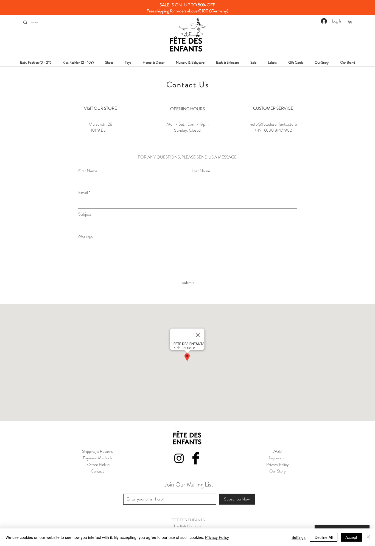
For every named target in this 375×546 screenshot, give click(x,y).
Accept (351, 537)
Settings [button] (299, 537)
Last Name (201, 171)
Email (83, 192)
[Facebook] (195, 458)
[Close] (368, 537)
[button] (350, 21)
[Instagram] (179, 458)
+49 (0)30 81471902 (273, 130)
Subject (84, 214)
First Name (87, 171)
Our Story (277, 471)
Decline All (324, 537)
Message (85, 236)
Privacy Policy (217, 537)
